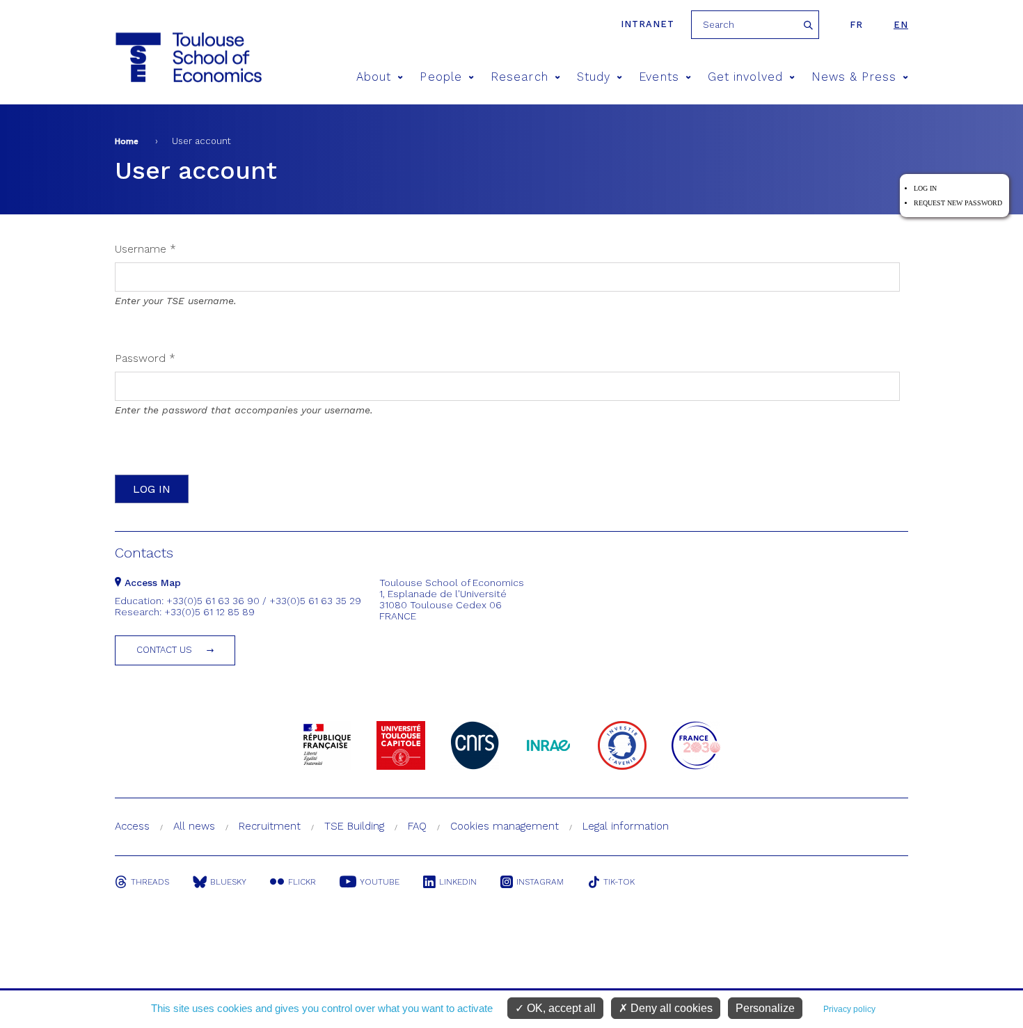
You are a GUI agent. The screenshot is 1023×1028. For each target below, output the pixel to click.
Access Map (151, 582)
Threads (150, 882)
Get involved (745, 77)
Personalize (765, 1008)
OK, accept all (560, 1008)
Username (145, 248)
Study (593, 77)
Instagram (540, 882)
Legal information (625, 826)
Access (132, 826)
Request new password (958, 203)
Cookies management (504, 826)
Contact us (164, 650)
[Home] (187, 57)
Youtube (379, 882)
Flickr (302, 882)
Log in (925, 188)
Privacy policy (849, 1009)
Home (126, 141)
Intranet (647, 24)
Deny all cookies (670, 1008)
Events (659, 77)
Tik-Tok (619, 882)
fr (856, 24)
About (373, 77)
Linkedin (458, 882)
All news (194, 826)
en (901, 24)
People (440, 77)
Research (519, 77)
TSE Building (354, 826)
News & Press (853, 77)
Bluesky (228, 882)
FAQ (417, 826)
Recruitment (270, 826)
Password (145, 358)
